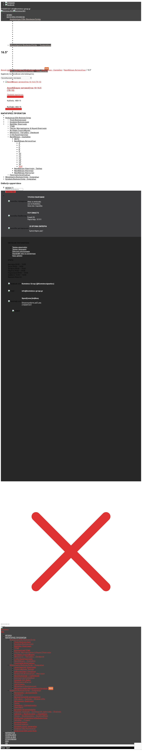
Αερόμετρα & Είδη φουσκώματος (27, 697)
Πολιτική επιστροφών (21, 252)
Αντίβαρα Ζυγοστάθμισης (23, 34)
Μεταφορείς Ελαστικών (24, 701)
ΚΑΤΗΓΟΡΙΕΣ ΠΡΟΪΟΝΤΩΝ (16, 17)
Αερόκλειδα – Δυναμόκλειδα (25, 693)
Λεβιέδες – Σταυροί (22, 720)
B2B (7, 741)
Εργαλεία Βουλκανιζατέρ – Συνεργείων (25, 690)
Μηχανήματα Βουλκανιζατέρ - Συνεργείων (22, 177)
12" (20, 156)
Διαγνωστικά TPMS (21, 30)
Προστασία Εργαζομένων (23, 43)
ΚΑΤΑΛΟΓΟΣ (10, 733)
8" (19, 149)
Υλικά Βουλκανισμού (21, 22)
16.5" (21, 166)
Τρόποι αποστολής (19, 247)
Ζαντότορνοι (18, 64)
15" (20, 162)
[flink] (9, 5)
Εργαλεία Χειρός (21, 722)
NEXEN (8, 188)
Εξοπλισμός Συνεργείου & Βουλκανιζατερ (30, 718)
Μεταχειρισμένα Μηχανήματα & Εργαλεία (29, 69)
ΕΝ (8, 124)
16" (20, 164)
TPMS (16, 28)
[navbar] (35, 183)
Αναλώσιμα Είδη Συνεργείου (24, 111)
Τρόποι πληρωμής (19, 249)
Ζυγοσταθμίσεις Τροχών (23, 50)
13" (20, 158)
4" (19, 143)
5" (19, 145)
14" (20, 160)
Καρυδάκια (18, 75)
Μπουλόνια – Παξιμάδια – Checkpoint (27, 36)
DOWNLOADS (11, 116)
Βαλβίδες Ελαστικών (21, 26)
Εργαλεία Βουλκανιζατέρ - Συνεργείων (20, 179)
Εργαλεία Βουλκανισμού (23, 24)
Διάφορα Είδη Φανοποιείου (24, 109)
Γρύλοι (16, 703)
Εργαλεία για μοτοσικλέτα (24, 709)
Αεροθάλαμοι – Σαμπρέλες (23, 41)
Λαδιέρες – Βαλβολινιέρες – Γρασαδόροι (30, 714)
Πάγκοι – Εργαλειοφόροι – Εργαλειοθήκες (31, 716)
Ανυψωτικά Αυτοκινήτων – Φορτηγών (28, 54)
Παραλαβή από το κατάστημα (24, 254)
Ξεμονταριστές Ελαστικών (23, 47)
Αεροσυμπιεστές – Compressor (25, 56)
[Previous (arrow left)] (2, 626)
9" (19, 152)
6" (19, 147)
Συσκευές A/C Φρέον (21, 60)
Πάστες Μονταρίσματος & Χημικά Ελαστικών (30, 32)
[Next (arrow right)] (4, 626)
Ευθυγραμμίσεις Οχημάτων (24, 52)
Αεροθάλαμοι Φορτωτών (24, 173)
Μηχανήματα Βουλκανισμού (24, 66)
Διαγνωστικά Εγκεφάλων (23, 58)
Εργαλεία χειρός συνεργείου (25, 726)
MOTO (16, 139)
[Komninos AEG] (13, 11)
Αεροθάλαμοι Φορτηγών (24, 171)
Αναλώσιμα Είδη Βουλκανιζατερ (27, 70)
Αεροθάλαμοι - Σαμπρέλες (51, 70)
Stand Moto (18, 707)
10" (20, 154)
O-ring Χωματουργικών (22, 39)
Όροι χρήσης (17, 256)
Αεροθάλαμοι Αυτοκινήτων (75, 70)
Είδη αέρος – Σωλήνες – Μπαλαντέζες (28, 80)
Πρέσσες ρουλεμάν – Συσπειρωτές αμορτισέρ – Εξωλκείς (37, 712)
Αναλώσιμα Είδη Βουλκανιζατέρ (25, 19)
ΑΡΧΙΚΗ (9, 15)
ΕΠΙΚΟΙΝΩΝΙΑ (10, 739)
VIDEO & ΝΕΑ (10, 737)
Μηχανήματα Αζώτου (22, 62)
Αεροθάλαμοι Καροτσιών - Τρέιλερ (28, 168)
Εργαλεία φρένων (21, 724)
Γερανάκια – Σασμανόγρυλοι (25, 705)
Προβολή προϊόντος (13, 109)
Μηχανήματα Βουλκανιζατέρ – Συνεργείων (30, 45)
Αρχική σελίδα (6, 70)
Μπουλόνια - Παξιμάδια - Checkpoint (24, 133)
